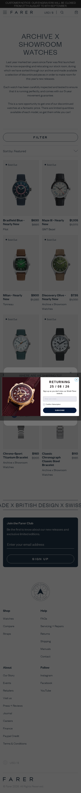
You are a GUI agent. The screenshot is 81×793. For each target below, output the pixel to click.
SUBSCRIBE (60, 410)
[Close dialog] (76, 379)
